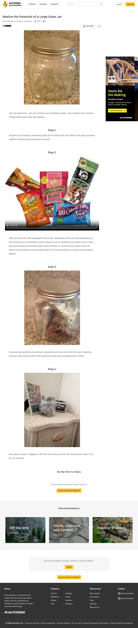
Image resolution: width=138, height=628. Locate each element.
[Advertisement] (122, 89)
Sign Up (130, 4)
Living (18, 21)
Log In (119, 4)
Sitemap (93, 604)
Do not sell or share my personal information (90, 623)
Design (53, 600)
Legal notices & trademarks (121, 623)
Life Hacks (28, 21)
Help (92, 600)
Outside (68, 600)
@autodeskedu (127, 598)
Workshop (55, 597)
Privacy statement (48, 623)
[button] (99, 26)
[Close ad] (136, 59)
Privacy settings (64, 623)
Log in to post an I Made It (69, 490)
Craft (53, 604)
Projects (32, 4)
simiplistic (9, 21)
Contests (43, 4)
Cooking (68, 593)
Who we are (94, 607)
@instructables (127, 593)
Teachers (54, 4)
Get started (94, 597)
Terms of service (32, 623)
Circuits (54, 593)
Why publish (95, 593)
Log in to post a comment (69, 577)
